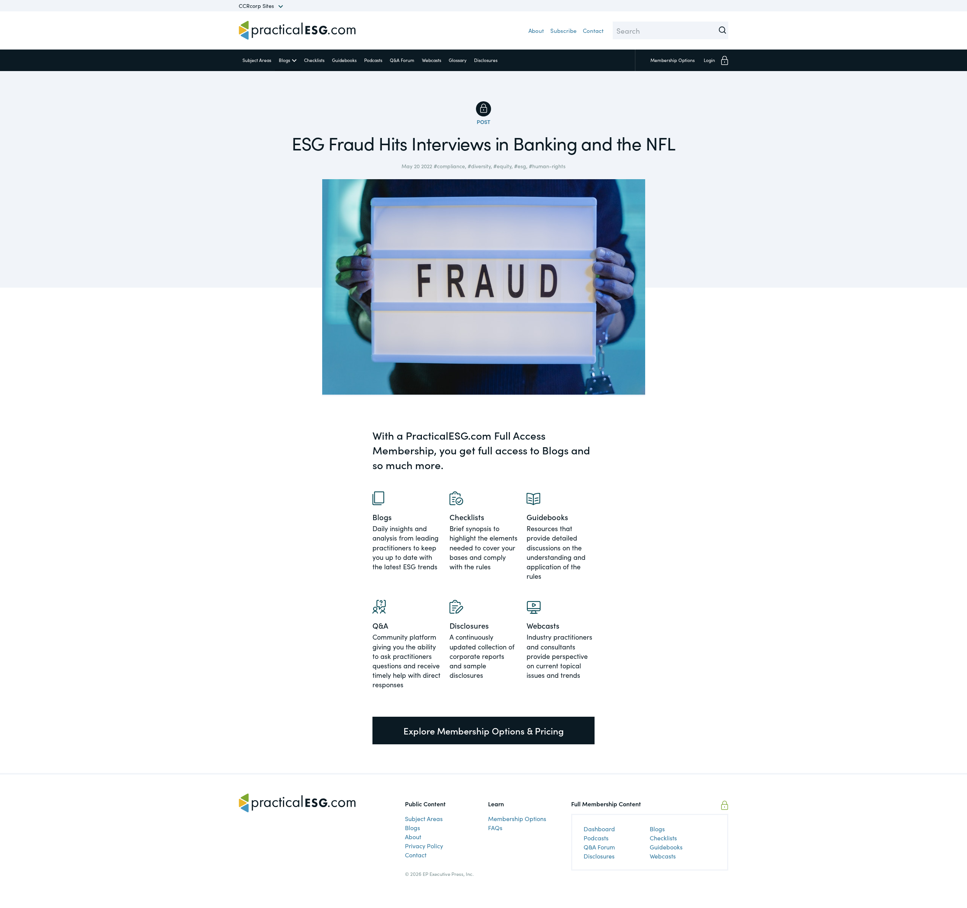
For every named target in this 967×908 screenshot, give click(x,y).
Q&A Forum (402, 60)
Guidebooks (344, 60)
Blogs (284, 60)
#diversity (479, 166)
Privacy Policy (424, 845)
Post (483, 122)
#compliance (449, 166)
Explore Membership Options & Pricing (483, 730)
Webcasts (431, 60)
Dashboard (599, 828)
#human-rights (547, 166)
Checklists (314, 60)
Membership (672, 60)
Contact (593, 30)
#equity (502, 166)
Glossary (458, 60)
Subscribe (563, 30)
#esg (520, 166)
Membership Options (517, 818)
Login (709, 60)
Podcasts (373, 60)
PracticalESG (297, 30)
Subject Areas (257, 60)
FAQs (495, 827)
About (536, 30)
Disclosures (485, 60)
